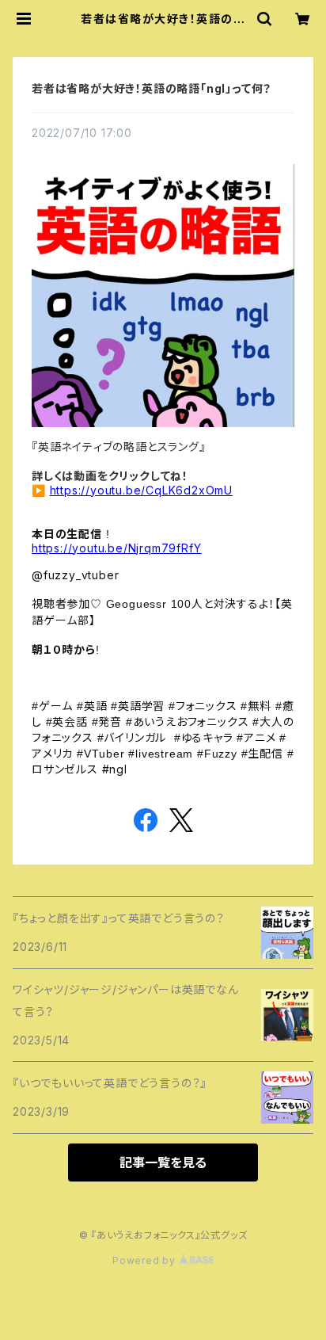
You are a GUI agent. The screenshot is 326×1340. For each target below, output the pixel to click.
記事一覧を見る (163, 1162)
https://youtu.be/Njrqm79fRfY (116, 548)
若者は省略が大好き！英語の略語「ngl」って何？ (151, 88)
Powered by (145, 1260)
